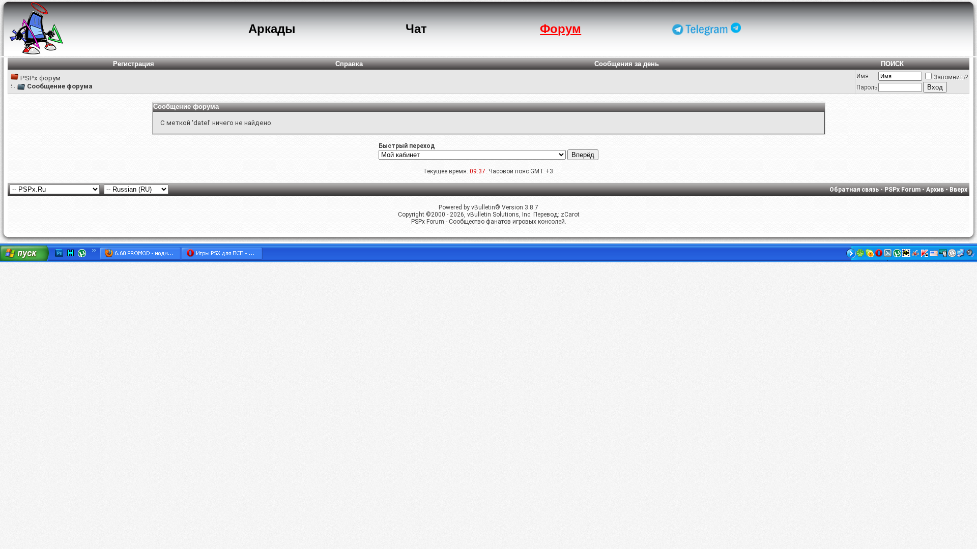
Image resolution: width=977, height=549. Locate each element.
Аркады (272, 29)
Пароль (866, 87)
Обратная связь (854, 189)
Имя (862, 76)
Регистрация (133, 64)
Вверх (958, 189)
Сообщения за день (626, 64)
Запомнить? (950, 77)
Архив (935, 189)
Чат (416, 29)
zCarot (570, 214)
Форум (560, 29)
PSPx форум (40, 78)
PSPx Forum (902, 189)
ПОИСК (892, 64)
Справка (349, 64)
